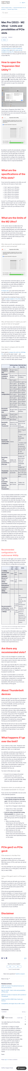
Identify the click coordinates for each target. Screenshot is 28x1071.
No (18, 966)
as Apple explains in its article (13, 299)
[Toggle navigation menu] (20, 2)
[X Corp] (4, 958)
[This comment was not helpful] (25, 1021)
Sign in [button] (23, 2)
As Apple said (5, 290)
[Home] (5, 2)
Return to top (5, 978)
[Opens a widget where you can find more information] (21, 1068)
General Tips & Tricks (12, 9)
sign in (6, 1059)
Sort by (24, 1011)
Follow (4, 39)
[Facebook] (2, 958)
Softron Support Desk (6, 7)
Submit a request (20, 974)
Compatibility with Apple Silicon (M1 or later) (13, 1003)
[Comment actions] (25, 1024)
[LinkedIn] (6, 958)
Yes (10, 966)
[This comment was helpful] (25, 1017)
